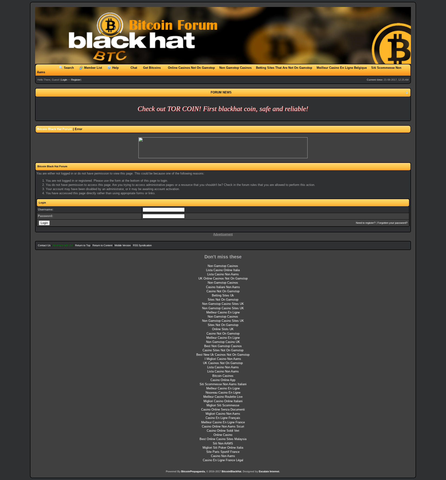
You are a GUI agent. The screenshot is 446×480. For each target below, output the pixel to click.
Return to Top (82, 245)
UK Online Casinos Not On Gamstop (223, 278)
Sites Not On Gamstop (223, 299)
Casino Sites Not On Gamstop (223, 350)
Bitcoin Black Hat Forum (54, 129)
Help (115, 67)
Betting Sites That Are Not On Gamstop (284, 67)
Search (69, 67)
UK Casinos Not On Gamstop (223, 363)
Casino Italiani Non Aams (223, 287)
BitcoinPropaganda (193, 471)
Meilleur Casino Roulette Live (223, 396)
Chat (134, 67)
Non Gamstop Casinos (235, 67)
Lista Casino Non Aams (223, 274)
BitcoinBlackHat (231, 471)
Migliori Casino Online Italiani (223, 401)
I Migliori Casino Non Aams (223, 359)
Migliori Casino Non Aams (223, 413)
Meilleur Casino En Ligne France (223, 422)
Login (64, 79)
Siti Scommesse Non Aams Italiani (223, 384)
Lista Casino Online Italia (223, 270)
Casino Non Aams (223, 456)
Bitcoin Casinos (222, 376)
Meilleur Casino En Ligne (223, 312)
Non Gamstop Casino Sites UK (223, 304)
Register (76, 79)
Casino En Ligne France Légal (223, 460)
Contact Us (44, 245)
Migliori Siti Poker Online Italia (223, 447)
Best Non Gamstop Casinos (223, 346)
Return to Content (102, 245)
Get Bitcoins (152, 67)
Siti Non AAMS (223, 443)
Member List (93, 67)
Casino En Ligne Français (223, 418)
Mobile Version (123, 245)
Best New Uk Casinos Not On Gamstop (222, 354)
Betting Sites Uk (223, 295)
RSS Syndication (142, 245)
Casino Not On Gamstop (223, 291)
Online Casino (222, 435)
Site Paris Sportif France (222, 452)
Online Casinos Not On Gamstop (191, 67)
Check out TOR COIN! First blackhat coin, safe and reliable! (223, 108)
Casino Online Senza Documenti (223, 409)
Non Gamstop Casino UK (223, 342)
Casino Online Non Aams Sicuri (223, 426)
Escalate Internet (269, 471)
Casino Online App (222, 380)
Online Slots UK (223, 329)
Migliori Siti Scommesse (223, 405)
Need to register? (365, 222)
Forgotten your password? (392, 222)
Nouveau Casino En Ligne (223, 392)
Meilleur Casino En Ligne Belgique (342, 67)
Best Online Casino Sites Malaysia (223, 439)
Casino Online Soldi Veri (223, 430)
